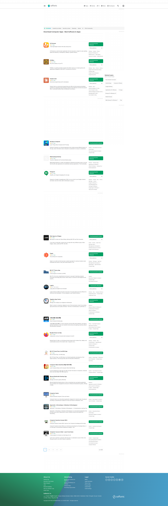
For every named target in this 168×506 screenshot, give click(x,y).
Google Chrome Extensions (94, 249)
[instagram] (109, 480)
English (52, 495)
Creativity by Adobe (57, 28)
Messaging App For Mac (93, 93)
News (104, 5)
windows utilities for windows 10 (95, 307)
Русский (95, 495)
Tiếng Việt (53, 497)
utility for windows (92, 166)
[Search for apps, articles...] (118, 5)
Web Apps (90, 181)
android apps (91, 149)
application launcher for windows (95, 384)
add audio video (92, 244)
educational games (96, 411)
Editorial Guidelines (48, 486)
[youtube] (120, 480)
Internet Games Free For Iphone (94, 327)
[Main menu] (44, 5)
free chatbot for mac (93, 94)
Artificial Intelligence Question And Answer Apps (96, 91)
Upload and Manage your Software (69, 483)
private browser (92, 342)
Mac (94, 68)
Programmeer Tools (92, 295)
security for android (92, 56)
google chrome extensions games (95, 69)
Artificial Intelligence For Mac (94, 88)
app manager (91, 264)
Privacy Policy (88, 484)
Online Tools (46, 490)
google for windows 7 (93, 182)
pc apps (90, 328)
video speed (97, 54)
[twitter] (114, 480)
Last (100, 449)
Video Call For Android (93, 189)
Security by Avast (66, 28)
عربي (45, 495)
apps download (97, 264)
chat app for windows (93, 186)
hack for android (92, 400)
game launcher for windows (94, 385)
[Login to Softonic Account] (123, 5)
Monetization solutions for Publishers (69, 480)
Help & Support (47, 483)
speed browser (98, 342)
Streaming (74, 28)
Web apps (95, 261)
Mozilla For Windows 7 (93, 343)
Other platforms (93, 48)
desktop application (92, 167)
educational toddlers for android (95, 278)
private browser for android (94, 347)
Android (94, 51)
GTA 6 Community (89, 28)
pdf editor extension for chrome (94, 247)
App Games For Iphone (93, 325)
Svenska (99, 495)
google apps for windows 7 (94, 187)
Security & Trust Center (49, 481)
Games (93, 5)
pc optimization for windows (94, 312)
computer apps (91, 71)
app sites (99, 261)
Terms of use (87, 483)
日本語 (75, 495)
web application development (94, 245)
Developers (112, 5)
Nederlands (82, 495)
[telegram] (122, 480)
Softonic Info (46, 479)
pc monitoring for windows (94, 308)
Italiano (71, 495)
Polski (87, 495)
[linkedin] (117, 480)
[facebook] (106, 480)
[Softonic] (52, 5)
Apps (87, 5)
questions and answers (97, 426)
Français (60, 495)
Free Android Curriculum (97, 147)
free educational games (93, 441)
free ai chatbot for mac (93, 89)
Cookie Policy (88, 486)
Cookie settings (88, 488)
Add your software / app (49, 488)
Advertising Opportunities (69, 487)
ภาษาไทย (45, 497)
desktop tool (99, 166)
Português (91, 495)
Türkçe (49, 497)
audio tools (98, 242)
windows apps (96, 162)
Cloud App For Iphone (96, 323)
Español (55, 495)
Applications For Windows (93, 164)
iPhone (98, 51)
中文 (57, 497)
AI (98, 5)
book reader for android (97, 399)
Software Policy (67, 485)
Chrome (97, 68)
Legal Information (88, 481)
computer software (92, 372)
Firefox (90, 242)
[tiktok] (112, 480)
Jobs (45, 484)
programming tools (92, 74)
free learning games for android (95, 439)
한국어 (78, 495)
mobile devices (91, 54)
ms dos (101, 68)
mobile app (101, 357)
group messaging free (93, 184)
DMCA (86, 479)
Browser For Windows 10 (93, 52)
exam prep (91, 360)
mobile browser (100, 56)
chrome (94, 181)
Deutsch (48, 495)
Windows (90, 51)
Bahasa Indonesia (66, 495)
